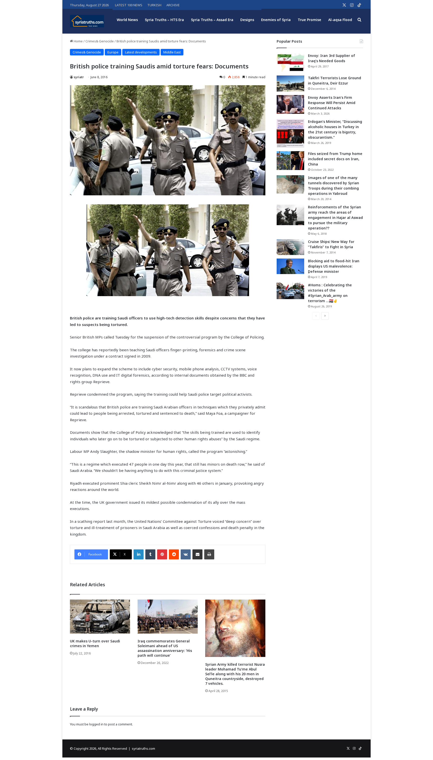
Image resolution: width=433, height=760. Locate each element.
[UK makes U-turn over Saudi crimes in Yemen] (100, 616)
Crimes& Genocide (99, 41)
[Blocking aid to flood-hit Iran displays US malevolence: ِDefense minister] (290, 266)
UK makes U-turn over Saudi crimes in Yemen (95, 643)
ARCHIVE (173, 5)
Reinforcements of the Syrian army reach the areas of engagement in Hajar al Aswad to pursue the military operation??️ (335, 217)
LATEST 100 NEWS (128, 5)
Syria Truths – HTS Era (164, 19)
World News (127, 19)
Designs (247, 19)
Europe (113, 52)
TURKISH (154, 5)
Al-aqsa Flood (340, 19)
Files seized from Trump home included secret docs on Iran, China (335, 158)
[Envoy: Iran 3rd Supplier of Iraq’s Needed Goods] (290, 62)
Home (78, 41)
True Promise (309, 19)
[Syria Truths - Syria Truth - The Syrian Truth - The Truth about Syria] (87, 21)
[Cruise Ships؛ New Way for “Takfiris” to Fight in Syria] (290, 247)
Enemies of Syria (276, 19)
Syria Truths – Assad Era (212, 19)
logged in (96, 724)
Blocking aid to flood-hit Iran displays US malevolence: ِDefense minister (333, 266)
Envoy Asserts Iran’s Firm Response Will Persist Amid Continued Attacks (331, 102)
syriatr (79, 77)
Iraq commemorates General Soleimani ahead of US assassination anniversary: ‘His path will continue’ (165, 648)
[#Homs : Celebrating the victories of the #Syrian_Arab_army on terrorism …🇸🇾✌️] (290, 291)
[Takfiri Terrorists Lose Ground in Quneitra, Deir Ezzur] (290, 83)
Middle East (172, 52)
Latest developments (141, 52)
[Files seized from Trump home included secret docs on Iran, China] (290, 160)
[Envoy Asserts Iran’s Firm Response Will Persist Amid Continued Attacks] (290, 104)
